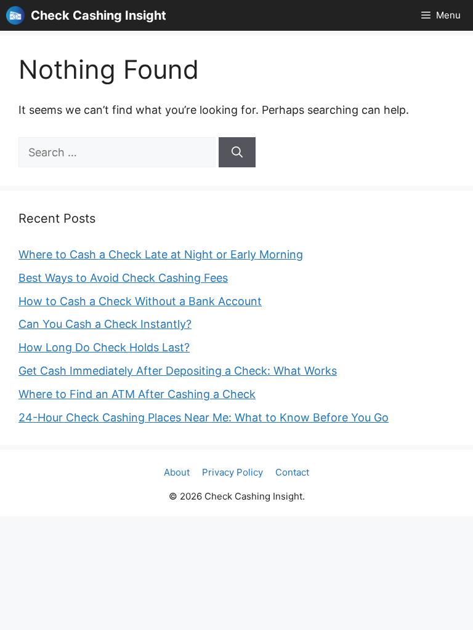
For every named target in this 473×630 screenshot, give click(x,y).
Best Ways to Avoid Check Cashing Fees (123, 277)
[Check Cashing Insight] (15, 15)
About (177, 472)
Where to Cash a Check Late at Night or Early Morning (160, 254)
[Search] (237, 152)
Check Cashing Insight (98, 15)
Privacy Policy (232, 472)
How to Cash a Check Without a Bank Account (140, 301)
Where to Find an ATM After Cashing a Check (137, 394)
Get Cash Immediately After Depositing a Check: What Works (177, 370)
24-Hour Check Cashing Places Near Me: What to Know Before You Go (203, 417)
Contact (292, 472)
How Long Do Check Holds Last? (104, 347)
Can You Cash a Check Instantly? (105, 323)
